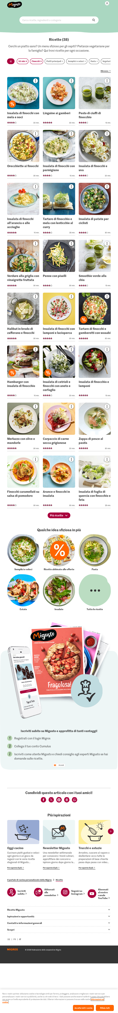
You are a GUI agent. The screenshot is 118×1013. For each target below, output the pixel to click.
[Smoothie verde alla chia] (95, 265)
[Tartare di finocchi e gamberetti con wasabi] (95, 318)
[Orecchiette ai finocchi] (23, 155)
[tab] (59, 909)
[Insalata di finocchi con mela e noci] (23, 102)
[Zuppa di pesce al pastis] (95, 428)
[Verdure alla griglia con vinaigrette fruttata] (23, 265)
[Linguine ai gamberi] (59, 102)
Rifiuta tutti (105, 1008)
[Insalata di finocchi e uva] (95, 155)
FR (14, 939)
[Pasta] (95, 552)
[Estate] (23, 592)
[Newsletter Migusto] (59, 844)
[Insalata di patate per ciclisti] (95, 210)
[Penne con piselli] (59, 265)
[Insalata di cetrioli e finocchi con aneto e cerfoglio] (59, 373)
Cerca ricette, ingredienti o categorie (59, 20)
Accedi (61, 765)
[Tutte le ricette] (95, 592)
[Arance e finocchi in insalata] (59, 483)
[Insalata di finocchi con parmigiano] (59, 155)
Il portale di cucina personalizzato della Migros (29, 880)
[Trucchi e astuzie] (95, 844)
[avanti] (111, 831)
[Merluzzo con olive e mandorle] (23, 428)
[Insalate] (59, 592)
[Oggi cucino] (23, 844)
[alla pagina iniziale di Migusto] (14, 3)
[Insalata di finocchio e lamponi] (95, 373)
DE (8, 939)
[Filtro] (11, 61)
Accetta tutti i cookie (83, 1008)
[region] (59, 1001)
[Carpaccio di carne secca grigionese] (59, 428)
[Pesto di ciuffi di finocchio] (95, 102)
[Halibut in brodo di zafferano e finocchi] (23, 318)
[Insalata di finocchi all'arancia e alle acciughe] (23, 210)
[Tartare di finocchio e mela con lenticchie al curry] (59, 210)
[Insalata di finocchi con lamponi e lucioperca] (59, 318)
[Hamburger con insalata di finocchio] (23, 373)
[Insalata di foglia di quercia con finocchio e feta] (95, 483)
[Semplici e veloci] (23, 552)
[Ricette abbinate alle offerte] (59, 552)
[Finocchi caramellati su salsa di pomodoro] (23, 483)
